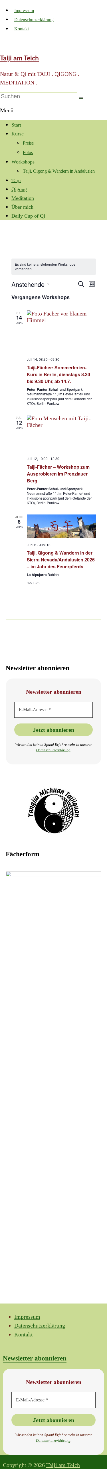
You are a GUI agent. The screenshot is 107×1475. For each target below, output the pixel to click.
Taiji (16, 180)
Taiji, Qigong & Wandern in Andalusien (59, 171)
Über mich (22, 207)
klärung (64, 750)
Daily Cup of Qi (28, 216)
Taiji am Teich (19, 58)
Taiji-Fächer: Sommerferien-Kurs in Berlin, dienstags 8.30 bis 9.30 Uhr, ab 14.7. (58, 374)
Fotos (28, 152)
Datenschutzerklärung (34, 19)
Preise (28, 143)
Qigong (19, 189)
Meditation (22, 198)
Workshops (23, 162)
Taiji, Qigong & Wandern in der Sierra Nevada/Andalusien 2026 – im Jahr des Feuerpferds (61, 559)
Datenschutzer (47, 750)
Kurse (17, 134)
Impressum (24, 10)
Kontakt (21, 28)
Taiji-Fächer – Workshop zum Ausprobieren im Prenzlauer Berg (58, 474)
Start (16, 125)
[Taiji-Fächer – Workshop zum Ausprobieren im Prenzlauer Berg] (61, 433)
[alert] (53, 267)
